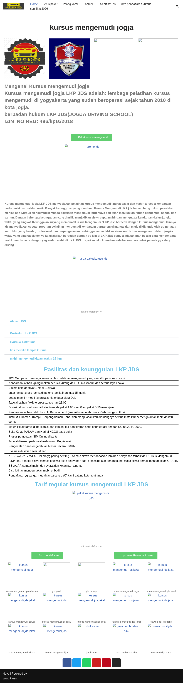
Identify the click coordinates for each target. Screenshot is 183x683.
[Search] (177, 6)
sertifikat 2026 (39, 8)
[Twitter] (76, 662)
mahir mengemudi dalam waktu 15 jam (36, 358)
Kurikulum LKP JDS (23, 333)
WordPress (10, 678)
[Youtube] (96, 662)
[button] (79, 4)
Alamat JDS (18, 321)
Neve (6, 673)
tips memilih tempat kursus (28, 350)
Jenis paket (50, 4)
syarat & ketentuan (23, 341)
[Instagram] (116, 662)
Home (34, 4)
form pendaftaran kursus (136, 4)
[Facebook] (67, 662)
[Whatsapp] (86, 662)
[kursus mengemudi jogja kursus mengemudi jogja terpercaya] (13, 6)
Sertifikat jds (108, 4)
